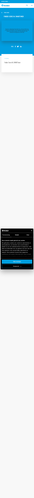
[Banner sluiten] (31, 230)
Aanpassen (16, 266)
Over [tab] (28, 235)
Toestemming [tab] (6, 235)
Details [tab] (17, 235)
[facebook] (16, 46)
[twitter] (18, 46)
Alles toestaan (17, 261)
